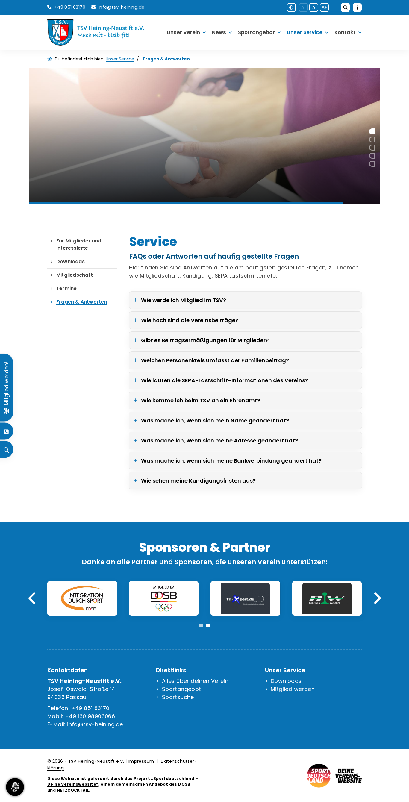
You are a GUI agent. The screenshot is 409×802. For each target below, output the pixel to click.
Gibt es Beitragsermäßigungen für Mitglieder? (205, 340)
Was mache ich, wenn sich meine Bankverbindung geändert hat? (231, 460)
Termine (66, 288)
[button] (372, 131)
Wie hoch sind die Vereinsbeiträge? (189, 320)
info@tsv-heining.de (120, 7)
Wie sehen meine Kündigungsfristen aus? (198, 480)
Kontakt (345, 32)
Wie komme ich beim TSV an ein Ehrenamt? (200, 400)
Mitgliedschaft (74, 275)
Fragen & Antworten (81, 301)
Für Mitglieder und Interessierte (79, 244)
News (219, 32)
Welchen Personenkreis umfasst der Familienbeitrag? (215, 360)
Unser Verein (183, 32)
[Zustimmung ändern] (15, 787)
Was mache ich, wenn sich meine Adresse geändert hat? (219, 440)
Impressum (141, 761)
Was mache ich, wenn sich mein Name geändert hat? (215, 420)
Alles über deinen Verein (195, 681)
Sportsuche (178, 697)
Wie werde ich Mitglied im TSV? (183, 300)
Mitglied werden (293, 689)
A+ (324, 7)
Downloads (70, 261)
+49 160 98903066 (90, 716)
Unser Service (304, 32)
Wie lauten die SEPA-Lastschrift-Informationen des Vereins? (224, 380)
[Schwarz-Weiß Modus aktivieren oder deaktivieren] (291, 7)
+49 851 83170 (69, 7)
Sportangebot (256, 32)
